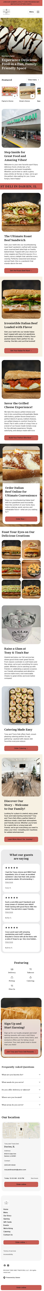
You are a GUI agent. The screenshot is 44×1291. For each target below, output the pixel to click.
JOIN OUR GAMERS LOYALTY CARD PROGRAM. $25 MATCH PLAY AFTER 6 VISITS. (21, 3)
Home (5, 1209)
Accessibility (8, 1254)
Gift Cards (7, 1222)
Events (6, 1225)
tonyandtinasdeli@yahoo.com (15, 1170)
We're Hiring (8, 1228)
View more (9, 882)
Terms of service (9, 1251)
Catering (6, 1231)
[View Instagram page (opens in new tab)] (8, 1265)
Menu (31, 12)
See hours (34, 1178)
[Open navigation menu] (38, 12)
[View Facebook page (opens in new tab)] (4, 1265)
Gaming (6, 1219)
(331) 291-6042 (9, 1165)
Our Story (7, 1216)
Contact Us (8, 1235)
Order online (21, 1184)
